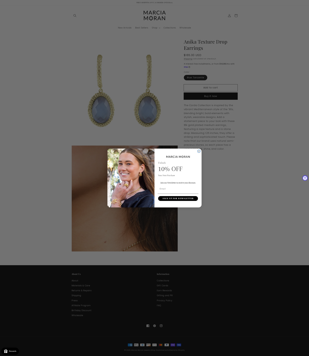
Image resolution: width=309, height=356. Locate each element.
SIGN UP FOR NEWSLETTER (178, 198)
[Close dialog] (198, 151)
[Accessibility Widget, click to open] (305, 178)
